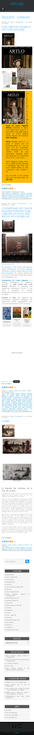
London (10, 196)
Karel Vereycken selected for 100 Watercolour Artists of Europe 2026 (17, 669)
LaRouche (8, 403)
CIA (22, 396)
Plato (15, 406)
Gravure (14, 545)
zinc (28, 197)
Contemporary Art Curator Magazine (19, 269)
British (12, 547)
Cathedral (11, 396)
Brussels (29, 395)
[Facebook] (4, 187)
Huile (7, 608)
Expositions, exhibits (11, 600)
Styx (23, 407)
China (17, 396)
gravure (23, 194)
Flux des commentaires (12, 715)
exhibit (8, 400)
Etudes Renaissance (11, 598)
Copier (8, 584)
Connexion (9, 710)
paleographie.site (10, 696)
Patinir (20, 404)
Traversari (4, 409)
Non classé (9, 622)
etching (9, 194)
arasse (3, 395)
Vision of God (14, 410)
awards (18, 395)
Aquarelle (8, 575)
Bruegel (23, 395)
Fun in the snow (15, 194)
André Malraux (15, 393)
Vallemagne (12, 409)
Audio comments (10, 577)
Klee (3, 403)
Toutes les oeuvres (23, 545)
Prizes (19, 406)
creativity (14, 399)
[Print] (10, 187)
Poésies (8, 625)
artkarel (4, 194)
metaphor (9, 404)
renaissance (28, 196)
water (19, 410)
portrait (15, 196)
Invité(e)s (8, 610)
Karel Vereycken (17, 22)
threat (26, 549)
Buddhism (4, 396)
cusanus (20, 399)
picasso (30, 404)
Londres (6, 421)
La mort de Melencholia (20, 682)
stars (19, 407)
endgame (23, 547)
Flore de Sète (9, 666)
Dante (30, 399)
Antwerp (23, 193)
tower (29, 549)
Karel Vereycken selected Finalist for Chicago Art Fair (17, 656)
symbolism (29, 407)
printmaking (21, 196)
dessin (3, 400)
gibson (25, 400)
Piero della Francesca (8, 406)
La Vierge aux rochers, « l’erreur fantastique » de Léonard (17, 689)
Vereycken (4, 197)
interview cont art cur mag (7, 381)
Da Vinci (25, 399)
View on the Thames (14, 197)
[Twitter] (2, 187)
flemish (13, 400)
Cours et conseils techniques (13, 587)
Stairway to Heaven (11, 407)
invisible (8, 402)
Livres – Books (10, 615)
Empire (17, 547)
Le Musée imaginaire (17, 403)
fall (27, 547)
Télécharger (16, 381)
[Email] (6, 187)
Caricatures (9, 579)
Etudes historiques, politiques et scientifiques (17, 594)
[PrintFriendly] (8, 187)
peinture (24, 404)
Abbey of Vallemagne (12, 193)
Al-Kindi (8, 393)
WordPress (17, 733)
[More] (12, 187)
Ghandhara (19, 400)
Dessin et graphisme (11, 592)
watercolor (23, 197)
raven (14, 549)
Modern (15, 404)
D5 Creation (23, 731)
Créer (9, 545)
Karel (27, 194)
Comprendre (9, 582)
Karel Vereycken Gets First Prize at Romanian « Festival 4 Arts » (17, 660)
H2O (3, 402)
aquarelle (29, 193)
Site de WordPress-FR (11, 717)
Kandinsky (14, 402)
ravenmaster (20, 549)
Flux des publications (11, 712)
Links (7, 613)
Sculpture (8, 627)
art (8, 395)
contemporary (17, 397)
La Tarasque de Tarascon (12, 663)
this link (9, 179)
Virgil (8, 410)
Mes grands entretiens (11, 620)
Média (9, 192)
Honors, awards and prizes (17, 390)
